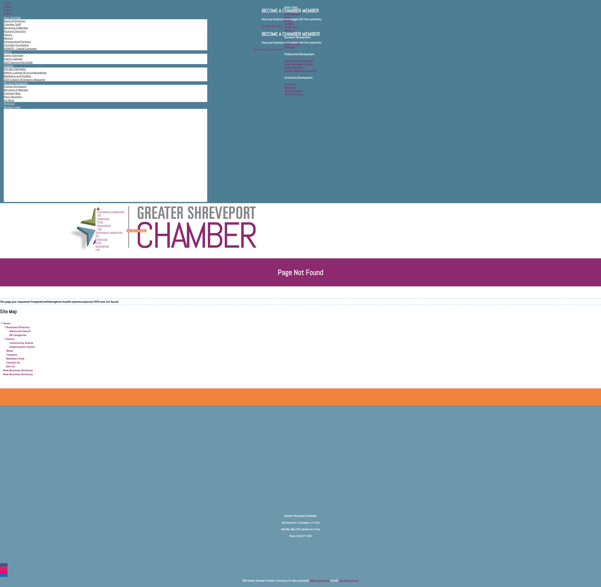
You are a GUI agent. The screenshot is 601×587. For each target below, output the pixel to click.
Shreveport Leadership (110, 212)
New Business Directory (18, 370)
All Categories (17, 335)
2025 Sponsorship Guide (18, 62)
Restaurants (290, 87)
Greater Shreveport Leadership (298, 61)
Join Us (10, 366)
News (9, 350)
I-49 (99, 229)
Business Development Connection (300, 70)
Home (6, 323)
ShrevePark (104, 225)
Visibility (8, 66)
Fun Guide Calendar (293, 91)
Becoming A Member (16, 28)
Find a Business (13, 97)
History (8, 35)
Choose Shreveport (15, 86)
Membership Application (267, 49)
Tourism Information (293, 94)
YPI (99, 215)
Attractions (289, 84)
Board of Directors (15, 21)
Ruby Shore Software (349, 580)
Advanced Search (20, 331)
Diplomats (103, 218)
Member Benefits (272, 26)
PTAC (100, 222)
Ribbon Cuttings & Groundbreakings (25, 72)
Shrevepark (289, 47)
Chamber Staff (12, 24)
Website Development (320, 580)
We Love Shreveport (16, 83)
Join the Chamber (136, 230)
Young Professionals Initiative (298, 64)
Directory (9, 103)
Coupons (11, 354)
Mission (8, 38)
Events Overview (13, 55)
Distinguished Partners (17, 41)
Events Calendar (13, 59)
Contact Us (13, 362)
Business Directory (15, 31)
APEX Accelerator (292, 44)
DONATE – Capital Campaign (20, 48)
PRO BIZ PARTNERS (15, 69)
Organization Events (22, 347)
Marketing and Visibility (17, 76)
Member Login (12, 107)
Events (8, 52)
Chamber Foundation (16, 45)
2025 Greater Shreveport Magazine (24, 79)
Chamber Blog (12, 93)
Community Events (21, 343)
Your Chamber (12, 17)
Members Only (15, 358)
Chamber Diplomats (293, 67)
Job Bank (9, 100)
